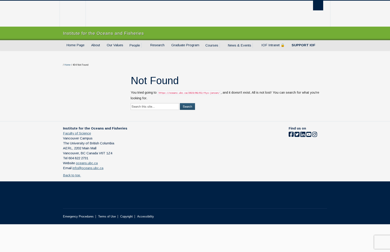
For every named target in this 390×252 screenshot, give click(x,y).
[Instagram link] (314, 135)
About (95, 45)
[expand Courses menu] (222, 45)
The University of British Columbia (73, 14)
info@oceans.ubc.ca (87, 168)
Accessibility (145, 216)
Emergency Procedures (78, 216)
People (134, 45)
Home (67, 65)
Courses (211, 45)
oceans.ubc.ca (87, 163)
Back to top (72, 175)
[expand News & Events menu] (255, 45)
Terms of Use (107, 216)
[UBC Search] (318, 5)
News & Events (239, 45)
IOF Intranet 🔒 (273, 45)
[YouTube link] (308, 135)
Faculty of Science (77, 133)
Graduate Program (185, 45)
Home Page (75, 45)
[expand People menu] (144, 45)
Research (157, 45)
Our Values (115, 45)
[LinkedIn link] (302, 135)
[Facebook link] (291, 135)
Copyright (126, 216)
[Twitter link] (297, 135)
